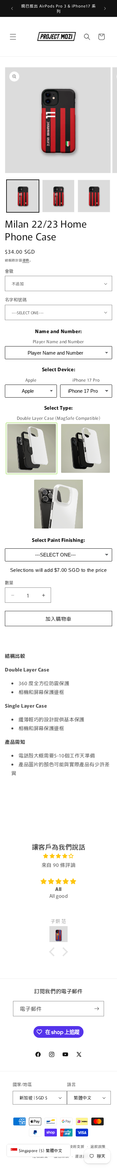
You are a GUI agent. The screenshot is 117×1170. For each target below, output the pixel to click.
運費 (25, 260)
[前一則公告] (12, 8)
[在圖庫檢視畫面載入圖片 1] (22, 196)
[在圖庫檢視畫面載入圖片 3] (94, 196)
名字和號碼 (16, 299)
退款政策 (98, 1146)
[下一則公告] (105, 8)
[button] (13, 37)
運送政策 (82, 1156)
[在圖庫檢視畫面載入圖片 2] (58, 196)
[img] (58, 855)
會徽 (9, 271)
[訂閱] (96, 1008)
